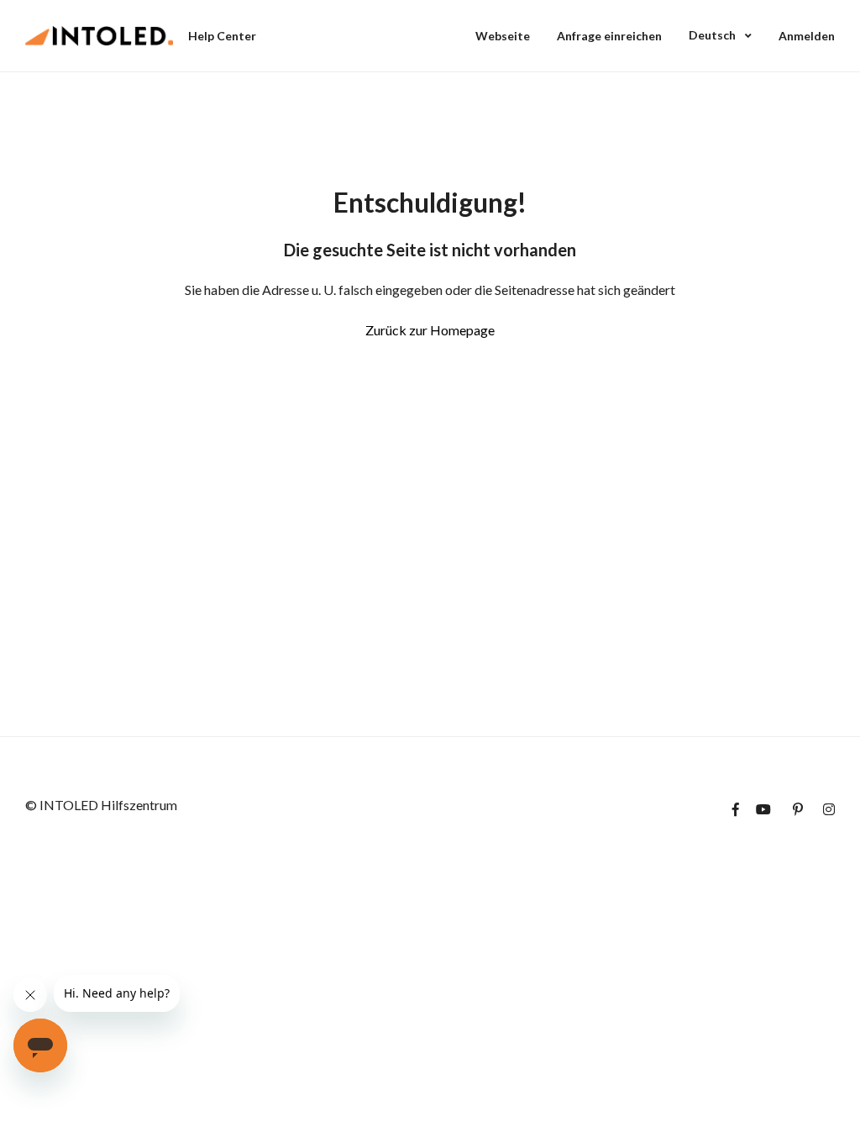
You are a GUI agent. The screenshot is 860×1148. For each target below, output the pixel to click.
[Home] (99, 36)
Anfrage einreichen (609, 36)
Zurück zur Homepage (430, 330)
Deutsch (713, 35)
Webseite (502, 36)
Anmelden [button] (807, 36)
